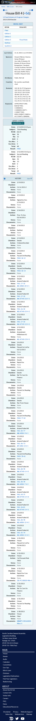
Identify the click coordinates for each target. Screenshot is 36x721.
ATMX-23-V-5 (23, 339)
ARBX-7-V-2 (22, 484)
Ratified (7, 43)
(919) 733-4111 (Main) (10, 643)
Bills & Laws (10, 6)
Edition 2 (8, 36)
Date (28, 179)
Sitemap (29, 714)
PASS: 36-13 (21, 271)
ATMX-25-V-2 (23, 311)
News (5, 704)
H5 (30, 10)
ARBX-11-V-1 (23, 535)
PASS (19, 149)
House (5, 653)
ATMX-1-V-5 (23, 471)
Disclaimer (7, 712)
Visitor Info (7, 695)
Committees (7, 665)
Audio (5, 659)
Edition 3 (8, 40)
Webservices (19, 714)
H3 (6, 10)
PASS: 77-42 (21, 418)
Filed (6, 30)
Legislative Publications (11, 676)
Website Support (26, 712)
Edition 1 (8, 33)
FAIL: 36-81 (21, 507)
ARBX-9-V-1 (22, 433)
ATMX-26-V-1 (23, 299)
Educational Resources (10, 707)
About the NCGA (9, 690)
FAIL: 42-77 (21, 431)
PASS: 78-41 (21, 456)
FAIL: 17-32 (21, 283)
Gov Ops (6, 667)
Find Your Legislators (10, 679)
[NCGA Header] (15, 2)
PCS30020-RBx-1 (24, 580)
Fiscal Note (23, 40)
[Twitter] (17, 718)
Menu (32, 2)
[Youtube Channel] (22, 718)
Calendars (6, 662)
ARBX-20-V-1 (23, 286)
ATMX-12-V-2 (23, 324)
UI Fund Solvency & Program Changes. (16, 17)
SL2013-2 (8, 46)
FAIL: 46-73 (21, 443)
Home (3, 6)
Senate (5, 656)
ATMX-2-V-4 (23, 497)
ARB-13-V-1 (22, 446)
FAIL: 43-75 (21, 494)
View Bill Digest (18, 24)
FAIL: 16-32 (21, 309)
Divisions (6, 673)
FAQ (4, 701)
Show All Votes (17, 123)
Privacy (15, 712)
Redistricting (7, 682)
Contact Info (7, 693)
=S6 (26, 13)
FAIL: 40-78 (21, 469)
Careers (5, 698)
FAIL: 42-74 (21, 533)
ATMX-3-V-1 (23, 509)
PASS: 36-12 (21, 258)
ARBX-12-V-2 (23, 522)
